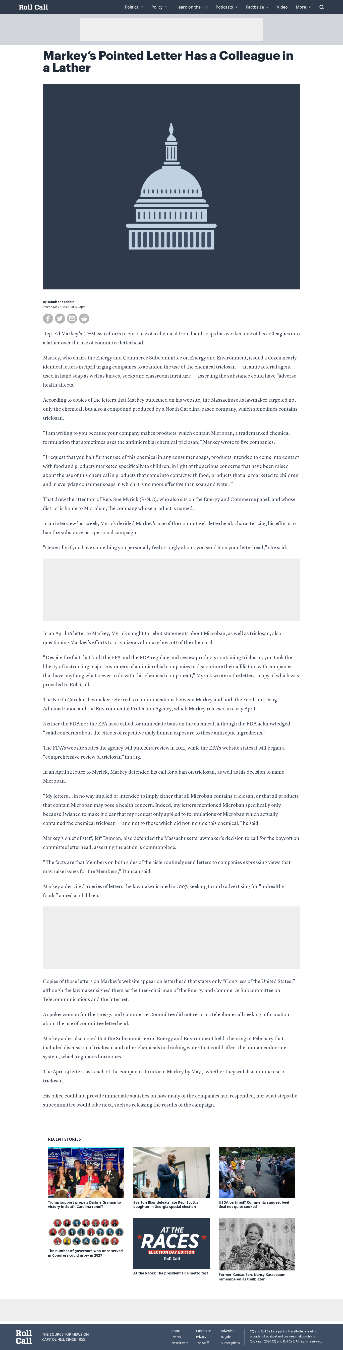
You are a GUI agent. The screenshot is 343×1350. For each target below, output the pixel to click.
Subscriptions (230, 1343)
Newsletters (180, 1343)
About (176, 1331)
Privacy (201, 1337)
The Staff (202, 1343)
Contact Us (203, 1331)
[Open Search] (321, 7)
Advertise (227, 1331)
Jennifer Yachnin (60, 301)
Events (176, 1337)
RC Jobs (226, 1337)
